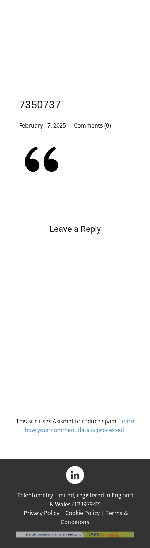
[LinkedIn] (75, 475)
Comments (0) (92, 125)
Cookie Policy (82, 513)
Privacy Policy (41, 513)
